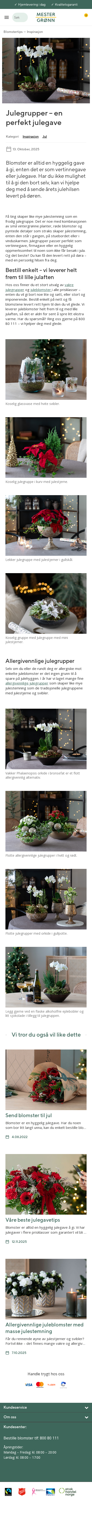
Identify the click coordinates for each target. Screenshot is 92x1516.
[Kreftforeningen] (37, 1492)
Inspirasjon (35, 32)
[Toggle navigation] (6, 17)
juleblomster (41, 289)
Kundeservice (15, 1407)
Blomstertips (13, 32)
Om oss (10, 1417)
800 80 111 (49, 1438)
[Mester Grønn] (46, 16)
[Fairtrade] (10, 1492)
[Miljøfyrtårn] (51, 1492)
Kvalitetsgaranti (66, 4)
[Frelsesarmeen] (24, 1492)
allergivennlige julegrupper (26, 683)
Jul (44, 136)
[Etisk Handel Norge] (64, 1492)
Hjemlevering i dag (32, 4)
